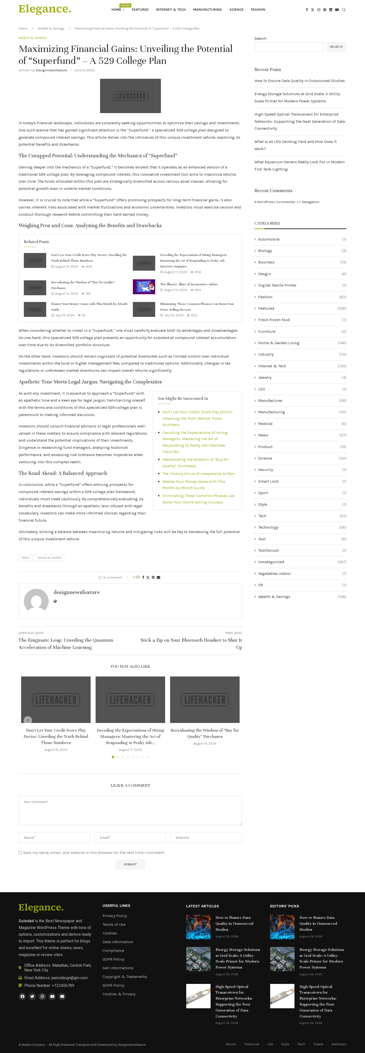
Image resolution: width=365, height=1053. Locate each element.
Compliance (113, 951)
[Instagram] (319, 10)
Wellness (338, 1044)
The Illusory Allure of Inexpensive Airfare (189, 284)
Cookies (110, 933)
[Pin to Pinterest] (153, 577)
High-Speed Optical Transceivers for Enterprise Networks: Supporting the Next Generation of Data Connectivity (300, 121)
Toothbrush (302, 550)
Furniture (302, 331)
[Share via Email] (158, 577)
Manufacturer (302, 400)
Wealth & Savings (51, 28)
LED (302, 389)
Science (236, 9)
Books (231, 1044)
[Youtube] (337, 10)
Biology (302, 250)
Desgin (302, 273)
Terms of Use (114, 925)
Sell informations (118, 968)
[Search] (343, 10)
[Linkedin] (330, 10)
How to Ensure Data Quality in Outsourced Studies (300, 80)
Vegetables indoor (302, 573)
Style (302, 504)
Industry (302, 354)
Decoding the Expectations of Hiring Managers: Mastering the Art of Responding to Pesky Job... (130, 736)
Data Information (118, 942)
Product (302, 446)
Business (302, 262)
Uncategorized (302, 561)
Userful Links (116, 906)
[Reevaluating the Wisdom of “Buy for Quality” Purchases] (35, 287)
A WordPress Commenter (275, 202)
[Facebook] (307, 10)
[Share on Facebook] (143, 577)
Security (302, 469)
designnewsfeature (51, 70)
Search (260, 38)
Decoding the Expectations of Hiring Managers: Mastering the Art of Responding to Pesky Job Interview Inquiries (193, 260)
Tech (302, 515)
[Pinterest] (325, 10)
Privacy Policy (115, 916)
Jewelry (302, 377)
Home (117, 8)
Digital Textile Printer (302, 285)
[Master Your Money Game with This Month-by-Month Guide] (35, 309)
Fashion (258, 9)
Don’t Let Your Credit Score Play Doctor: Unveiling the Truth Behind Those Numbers (197, 418)
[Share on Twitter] (148, 577)
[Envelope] (62, 996)
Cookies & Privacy (119, 994)
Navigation (310, 202)
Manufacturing (207, 9)
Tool (302, 539)
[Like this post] (138, 577)
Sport (302, 492)
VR (302, 585)
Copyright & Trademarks (125, 977)
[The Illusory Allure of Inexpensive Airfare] (144, 286)
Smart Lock (302, 481)
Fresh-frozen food (302, 319)
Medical (302, 423)
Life (270, 1044)
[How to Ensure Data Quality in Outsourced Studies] (198, 927)
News (302, 435)
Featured (140, 9)
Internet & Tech (171, 9)
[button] (28, 720)
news (25, 557)
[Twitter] (313, 10)
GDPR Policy (113, 959)
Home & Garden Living (302, 342)
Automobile (302, 239)
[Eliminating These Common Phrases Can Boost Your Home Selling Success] (144, 309)
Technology (302, 527)
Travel (318, 1044)
